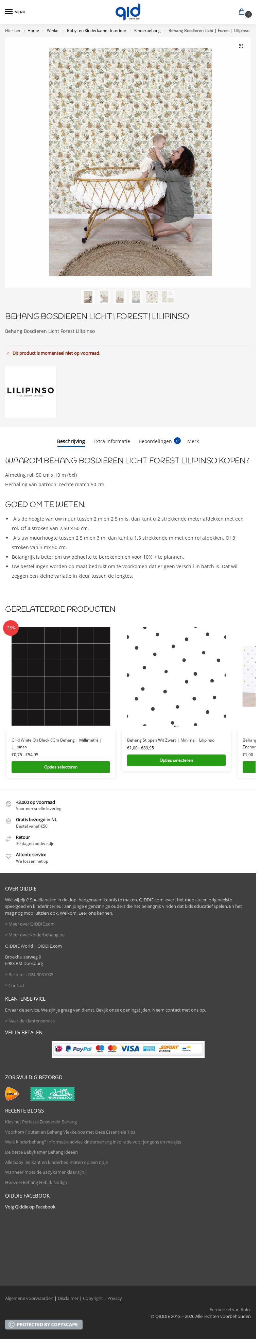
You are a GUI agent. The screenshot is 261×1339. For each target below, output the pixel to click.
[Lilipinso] (30, 392)
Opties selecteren (60, 766)
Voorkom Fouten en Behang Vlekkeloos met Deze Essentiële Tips (70, 1132)
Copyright (93, 1298)
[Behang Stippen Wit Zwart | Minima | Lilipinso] (176, 676)
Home (33, 30)
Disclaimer (68, 1298)
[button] (243, 12)
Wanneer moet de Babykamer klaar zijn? (45, 1172)
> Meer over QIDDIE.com (30, 924)
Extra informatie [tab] (111, 441)
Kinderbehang (147, 30)
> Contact (14, 985)
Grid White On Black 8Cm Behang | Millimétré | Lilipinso (57, 743)
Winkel (53, 30)
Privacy (114, 1298)
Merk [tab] (193, 441)
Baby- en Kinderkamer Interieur (96, 30)
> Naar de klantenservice (30, 1021)
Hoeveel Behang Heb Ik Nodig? (36, 1182)
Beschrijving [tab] (71, 441)
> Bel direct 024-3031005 (29, 974)
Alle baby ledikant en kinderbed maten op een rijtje (56, 1162)
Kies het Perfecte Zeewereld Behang (41, 1122)
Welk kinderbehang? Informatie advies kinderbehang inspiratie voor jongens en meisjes (93, 1142)
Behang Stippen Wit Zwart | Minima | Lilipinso (170, 740)
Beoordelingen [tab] (158, 441)
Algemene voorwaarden (29, 1298)
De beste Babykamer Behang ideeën (41, 1152)
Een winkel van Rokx (230, 1309)
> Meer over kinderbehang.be (35, 935)
